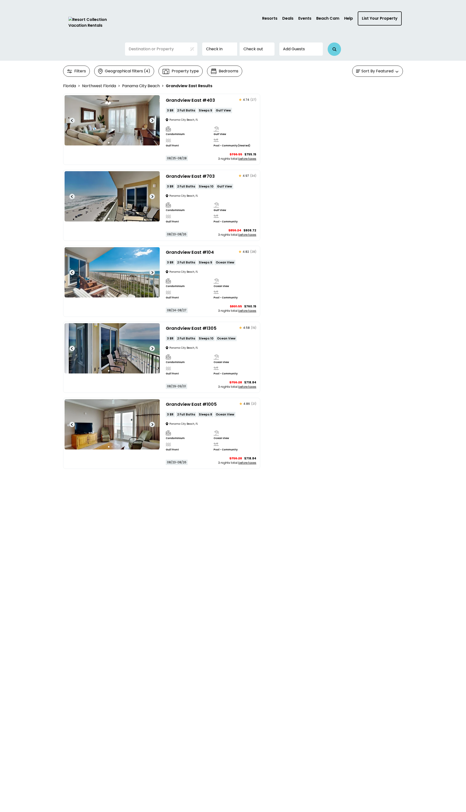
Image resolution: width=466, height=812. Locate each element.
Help (348, 18)
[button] (334, 49)
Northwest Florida (99, 86)
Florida (69, 86)
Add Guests (294, 49)
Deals (287, 18)
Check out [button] (253, 49)
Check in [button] (214, 49)
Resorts (269, 18)
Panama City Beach (141, 86)
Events (304, 18)
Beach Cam (327, 18)
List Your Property (380, 18)
